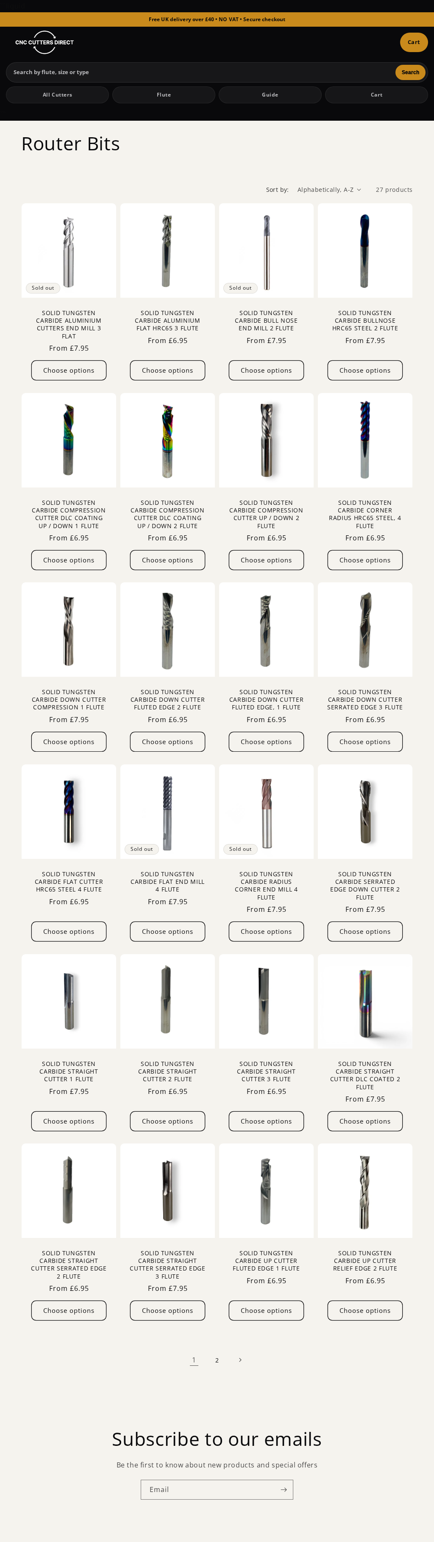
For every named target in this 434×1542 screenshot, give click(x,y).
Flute (164, 94)
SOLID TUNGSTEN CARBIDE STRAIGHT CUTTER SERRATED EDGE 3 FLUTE (167, 1264)
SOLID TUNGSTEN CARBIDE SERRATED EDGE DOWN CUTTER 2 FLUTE (365, 885)
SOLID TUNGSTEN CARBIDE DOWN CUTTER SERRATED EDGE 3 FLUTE (365, 699)
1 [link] (194, 1360)
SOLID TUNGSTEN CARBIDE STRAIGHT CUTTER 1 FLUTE (68, 1071)
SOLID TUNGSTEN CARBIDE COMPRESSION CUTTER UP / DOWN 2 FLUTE (266, 514)
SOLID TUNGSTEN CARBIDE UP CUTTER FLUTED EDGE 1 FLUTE (266, 1260)
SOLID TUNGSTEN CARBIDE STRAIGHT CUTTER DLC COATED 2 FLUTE (365, 1075)
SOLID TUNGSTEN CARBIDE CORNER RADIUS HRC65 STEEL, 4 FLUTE (365, 514)
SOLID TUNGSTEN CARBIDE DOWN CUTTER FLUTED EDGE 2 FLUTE (168, 699)
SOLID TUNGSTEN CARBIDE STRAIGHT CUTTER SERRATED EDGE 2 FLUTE (68, 1264)
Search (410, 72)
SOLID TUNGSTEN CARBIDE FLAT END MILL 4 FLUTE (168, 881)
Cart (414, 42)
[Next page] (240, 1360)
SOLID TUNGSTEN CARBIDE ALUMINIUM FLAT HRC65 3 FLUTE (167, 320)
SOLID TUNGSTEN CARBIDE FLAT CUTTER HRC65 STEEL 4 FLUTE (69, 881)
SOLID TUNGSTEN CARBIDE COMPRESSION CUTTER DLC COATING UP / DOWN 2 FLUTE (168, 514)
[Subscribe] (283, 1490)
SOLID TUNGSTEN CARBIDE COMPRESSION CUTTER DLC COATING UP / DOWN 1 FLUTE (69, 514)
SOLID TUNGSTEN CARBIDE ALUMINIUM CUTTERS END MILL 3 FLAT (68, 324)
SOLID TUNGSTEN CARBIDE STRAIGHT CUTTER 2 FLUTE (167, 1071)
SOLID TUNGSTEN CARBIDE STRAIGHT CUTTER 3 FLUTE (266, 1071)
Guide (270, 94)
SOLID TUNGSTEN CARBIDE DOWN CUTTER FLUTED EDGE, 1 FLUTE (266, 699)
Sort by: (277, 189)
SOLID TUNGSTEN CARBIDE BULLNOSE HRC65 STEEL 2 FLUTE (365, 320)
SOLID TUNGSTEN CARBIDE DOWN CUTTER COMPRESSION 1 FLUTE (69, 699)
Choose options (69, 370)
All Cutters (57, 94)
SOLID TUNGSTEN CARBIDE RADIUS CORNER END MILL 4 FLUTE (266, 885)
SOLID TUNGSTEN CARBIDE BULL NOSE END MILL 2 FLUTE (266, 320)
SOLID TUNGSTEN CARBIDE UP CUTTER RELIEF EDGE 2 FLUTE (365, 1260)
